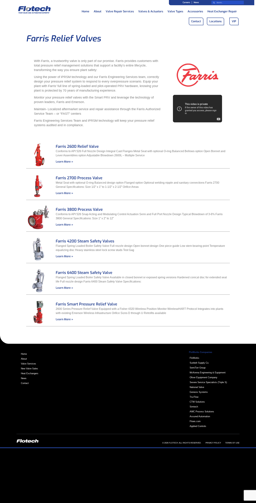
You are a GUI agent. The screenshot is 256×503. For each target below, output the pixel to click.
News (196, 2)
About (97, 10)
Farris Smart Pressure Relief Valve (86, 304)
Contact (25, 383)
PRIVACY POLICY (213, 443)
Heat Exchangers (29, 373)
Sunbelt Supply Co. (199, 362)
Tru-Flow (194, 397)
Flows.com (195, 421)
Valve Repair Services (120, 10)
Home (85, 10)
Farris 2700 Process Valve (79, 177)
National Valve (197, 387)
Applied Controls (198, 426)
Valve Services (28, 363)
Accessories (195, 10)
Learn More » (64, 161)
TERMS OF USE (232, 443)
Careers (186, 2)
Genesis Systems (199, 392)
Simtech (194, 406)
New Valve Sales (29, 368)
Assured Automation (200, 416)
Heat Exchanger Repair (222, 10)
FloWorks (194, 358)
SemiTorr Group (197, 367)
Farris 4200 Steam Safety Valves (85, 241)
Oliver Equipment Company (203, 377)
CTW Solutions (197, 401)
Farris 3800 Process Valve (79, 209)
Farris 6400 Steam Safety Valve (84, 272)
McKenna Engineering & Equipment (208, 372)
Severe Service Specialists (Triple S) (208, 382)
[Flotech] (34, 10)
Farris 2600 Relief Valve (77, 146)
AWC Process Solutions (202, 411)
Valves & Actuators (150, 10)
